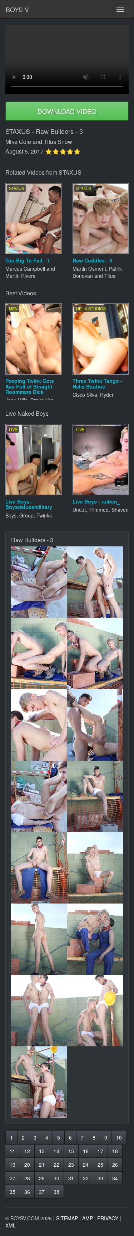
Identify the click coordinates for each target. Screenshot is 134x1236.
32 (86, 1178)
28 (27, 1178)
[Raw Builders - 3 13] (39, 1010)
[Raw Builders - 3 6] (95, 725)
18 (115, 1151)
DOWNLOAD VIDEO (67, 111)
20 (27, 1164)
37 (42, 1191)
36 (27, 1191)
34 (115, 1178)
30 (56, 1178)
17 (100, 1151)
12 (27, 1151)
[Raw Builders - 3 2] (95, 582)
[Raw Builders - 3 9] (39, 868)
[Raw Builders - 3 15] (39, 1082)
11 (12, 1151)
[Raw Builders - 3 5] (39, 725)
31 (71, 1178)
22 (56, 1164)
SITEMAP (67, 1218)
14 (56, 1151)
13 (42, 1151)
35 (12, 1191)
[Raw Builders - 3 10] (95, 868)
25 (100, 1164)
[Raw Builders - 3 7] (39, 796)
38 (56, 1191)
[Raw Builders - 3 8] (95, 796)
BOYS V (17, 9)
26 (115, 1164)
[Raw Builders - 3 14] (95, 1010)
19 (12, 1164)
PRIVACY (107, 1218)
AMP (87, 1218)
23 (71, 1164)
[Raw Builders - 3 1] (39, 582)
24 (86, 1164)
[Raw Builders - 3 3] (39, 653)
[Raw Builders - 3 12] (95, 939)
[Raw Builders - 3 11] (39, 939)
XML (10, 1225)
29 (42, 1178)
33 (100, 1178)
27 (12, 1178)
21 (42, 1164)
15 (71, 1151)
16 (86, 1151)
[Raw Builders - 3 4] (95, 653)
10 (119, 1137)
